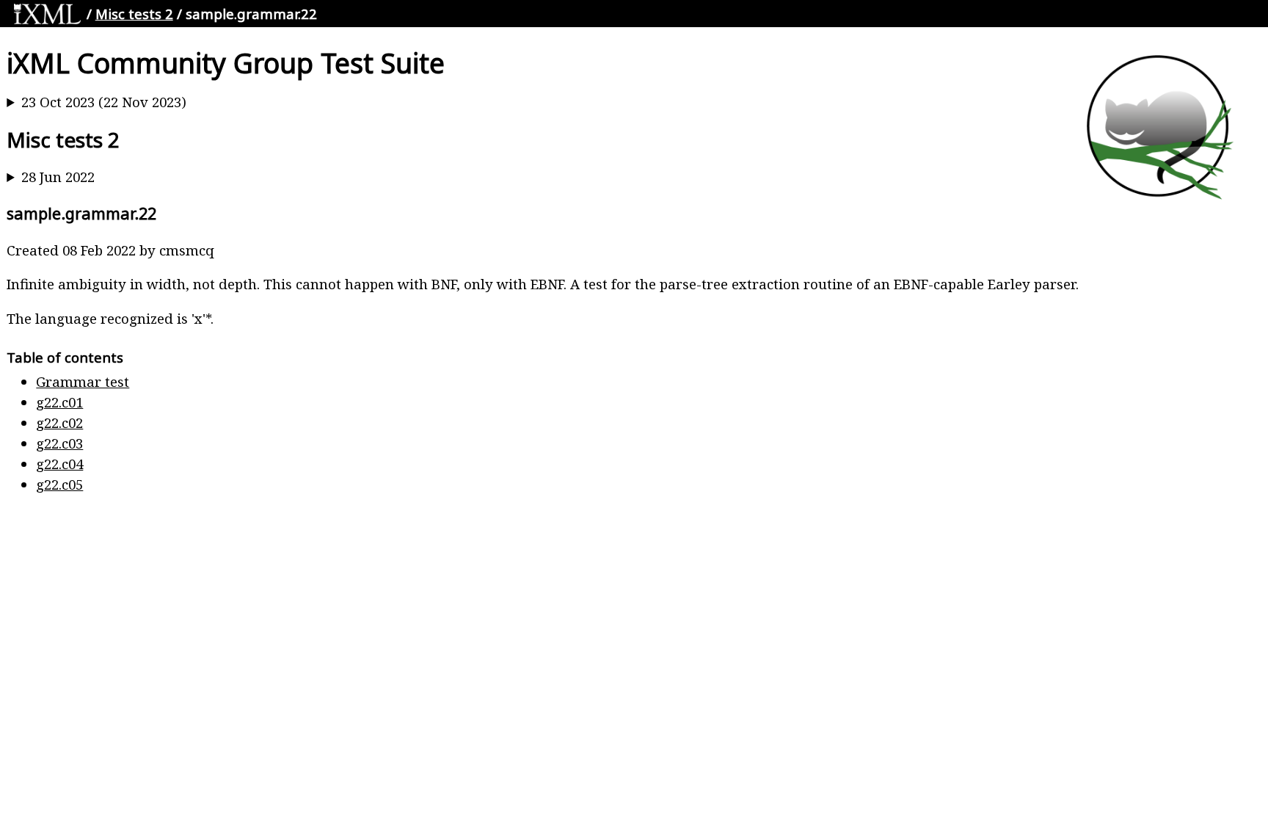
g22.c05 (59, 484)
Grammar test (82, 381)
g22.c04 (59, 463)
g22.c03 (59, 443)
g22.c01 (59, 402)
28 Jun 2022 (58, 176)
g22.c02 (59, 422)
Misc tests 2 (134, 13)
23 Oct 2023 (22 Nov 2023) (103, 101)
